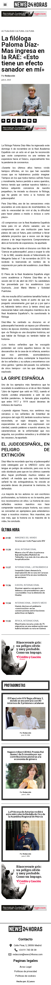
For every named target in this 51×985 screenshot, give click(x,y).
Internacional (29, 549)
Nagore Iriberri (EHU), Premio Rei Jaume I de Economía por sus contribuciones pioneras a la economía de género (25, 755)
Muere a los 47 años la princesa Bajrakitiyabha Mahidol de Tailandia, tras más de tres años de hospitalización (31, 555)
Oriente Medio (39, 603)
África (18, 621)
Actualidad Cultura (12, 31)
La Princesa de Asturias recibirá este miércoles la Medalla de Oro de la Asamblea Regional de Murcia (25, 814)
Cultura (29, 31)
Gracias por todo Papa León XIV (30, 541)
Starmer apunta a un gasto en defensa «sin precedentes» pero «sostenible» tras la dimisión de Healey (30, 591)
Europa (19, 585)
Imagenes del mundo (26, 537)
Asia (17, 549)
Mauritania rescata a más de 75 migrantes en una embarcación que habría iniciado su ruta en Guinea (31, 626)
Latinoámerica (40, 567)
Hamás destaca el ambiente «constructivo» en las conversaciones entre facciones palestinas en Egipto (30, 609)
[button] (5, 4)
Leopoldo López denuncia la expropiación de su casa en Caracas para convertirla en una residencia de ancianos (31, 573)
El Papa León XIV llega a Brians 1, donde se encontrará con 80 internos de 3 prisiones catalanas (25, 701)
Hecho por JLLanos (25, 981)
